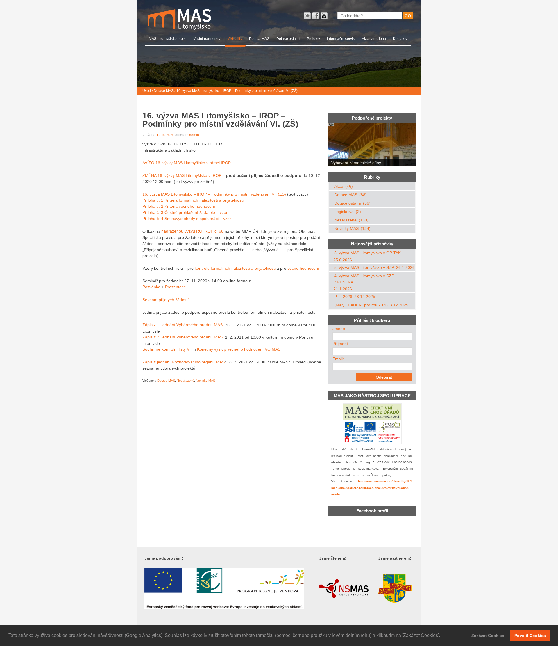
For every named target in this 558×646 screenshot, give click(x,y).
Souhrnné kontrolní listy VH (167, 349)
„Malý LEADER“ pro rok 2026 (361, 305)
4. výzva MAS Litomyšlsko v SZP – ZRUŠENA (366, 279)
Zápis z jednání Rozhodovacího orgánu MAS (183, 362)
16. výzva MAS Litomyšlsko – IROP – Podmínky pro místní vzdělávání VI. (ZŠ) (214, 194)
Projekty (313, 39)
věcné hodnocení (303, 268)
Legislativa (344, 211)
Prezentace (175, 287)
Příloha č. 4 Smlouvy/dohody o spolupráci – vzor (186, 218)
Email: (338, 358)
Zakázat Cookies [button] (487, 635)
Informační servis (341, 39)
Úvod (146, 91)
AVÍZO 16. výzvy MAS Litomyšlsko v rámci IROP (186, 162)
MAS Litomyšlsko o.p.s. (167, 39)
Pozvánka (151, 287)
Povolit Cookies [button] (530, 635)
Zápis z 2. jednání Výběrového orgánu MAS (182, 337)
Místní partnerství (207, 39)
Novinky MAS (205, 380)
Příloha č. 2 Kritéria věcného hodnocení (178, 206)
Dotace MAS (259, 39)
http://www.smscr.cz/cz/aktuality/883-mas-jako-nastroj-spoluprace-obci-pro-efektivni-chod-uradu (372, 488)
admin (194, 135)
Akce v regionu (374, 39)
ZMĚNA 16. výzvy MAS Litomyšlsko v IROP (181, 175)
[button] (442, 636)
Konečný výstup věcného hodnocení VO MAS (238, 349)
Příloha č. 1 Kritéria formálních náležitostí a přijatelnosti (193, 200)
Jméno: (339, 328)
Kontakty (400, 39)
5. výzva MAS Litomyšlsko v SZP (364, 267)
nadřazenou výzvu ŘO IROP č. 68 (192, 231)
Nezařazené (185, 380)
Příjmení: (340, 343)
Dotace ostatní (288, 39)
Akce (338, 186)
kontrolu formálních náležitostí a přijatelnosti (235, 268)
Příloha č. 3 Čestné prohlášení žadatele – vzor (185, 212)
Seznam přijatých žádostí (165, 299)
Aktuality (235, 39)
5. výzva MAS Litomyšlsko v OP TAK (367, 253)
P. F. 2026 (343, 296)
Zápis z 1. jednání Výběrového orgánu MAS (182, 325)
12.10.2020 (165, 135)
